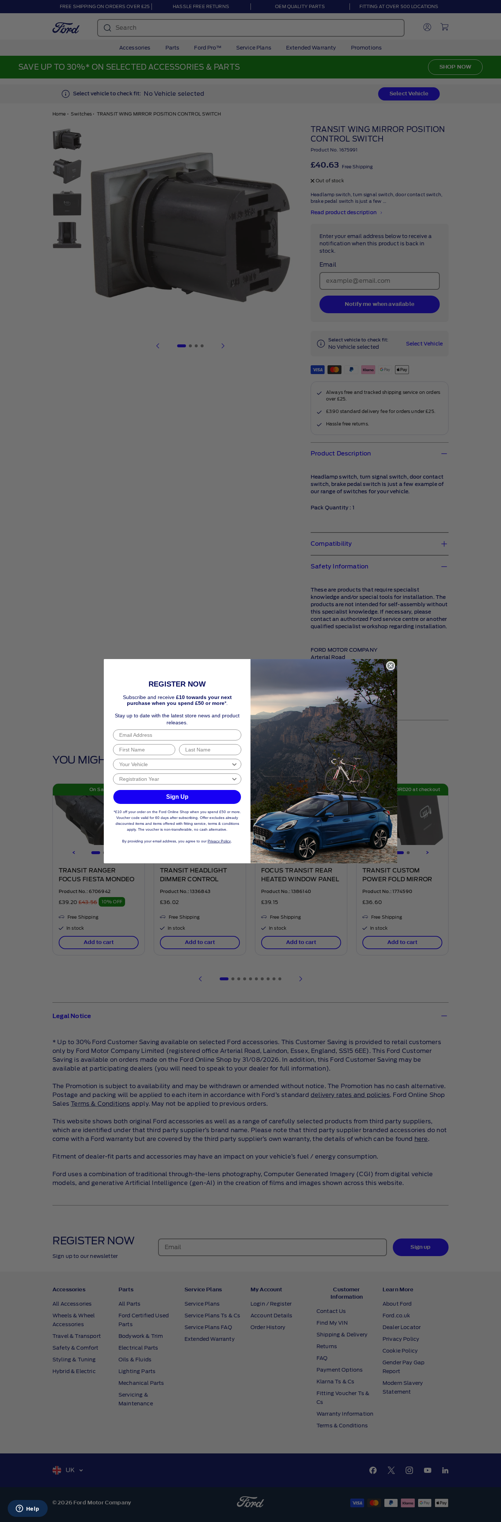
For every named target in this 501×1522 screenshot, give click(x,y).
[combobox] (175, 764)
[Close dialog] (390, 665)
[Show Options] (234, 764)
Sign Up (177, 797)
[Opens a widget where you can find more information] (27, 1509)
